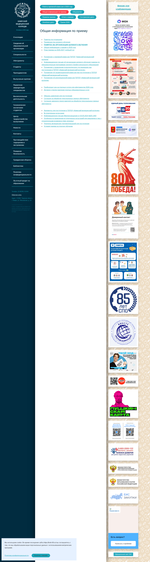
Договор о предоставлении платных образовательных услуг (66, 90)
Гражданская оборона (22, 160)
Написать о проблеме (123, 544)
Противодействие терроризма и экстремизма (20, 142)
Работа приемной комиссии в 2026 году (57, 7)
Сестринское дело (87, 17)
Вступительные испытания (54, 113)
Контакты (17, 134)
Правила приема (48, 17)
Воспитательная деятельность (20, 98)
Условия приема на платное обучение (58, 126)
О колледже (18, 37)
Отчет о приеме (68, 17)
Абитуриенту (18, 61)
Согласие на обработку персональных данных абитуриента (66, 98)
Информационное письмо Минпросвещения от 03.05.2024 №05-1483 (70, 116)
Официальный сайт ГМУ (123, 554)
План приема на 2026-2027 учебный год (59, 50)
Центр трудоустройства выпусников (20, 119)
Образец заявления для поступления (58, 96)
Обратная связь (17, 195)
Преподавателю (20, 73)
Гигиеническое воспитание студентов (19, 107)
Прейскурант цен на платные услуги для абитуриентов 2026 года (68, 87)
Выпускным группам (22, 79)
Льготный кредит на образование (21, 182)
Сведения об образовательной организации (20, 45)
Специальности (19, 54)
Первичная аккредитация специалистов (19, 87)
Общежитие (77, 12)
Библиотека (18, 166)
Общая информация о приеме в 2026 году (60, 47)
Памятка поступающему (53, 39)
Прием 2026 (64, 22)
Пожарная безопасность (19, 152)
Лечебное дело (48, 22)
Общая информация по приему (54, 12)
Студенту (17, 67)
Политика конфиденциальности (22, 173)
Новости (16, 128)
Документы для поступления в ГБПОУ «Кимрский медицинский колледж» (72, 110)
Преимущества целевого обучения (57, 42)
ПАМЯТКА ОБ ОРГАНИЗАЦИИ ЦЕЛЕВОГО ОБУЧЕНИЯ (66, 45)
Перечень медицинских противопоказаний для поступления (66, 124)
